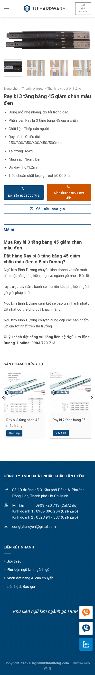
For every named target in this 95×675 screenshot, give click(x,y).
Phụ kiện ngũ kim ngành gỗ (28, 569)
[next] (83, 42)
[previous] (11, 42)
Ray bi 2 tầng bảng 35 (69, 420)
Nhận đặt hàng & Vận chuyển (30, 578)
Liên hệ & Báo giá (21, 586)
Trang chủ (11, 88)
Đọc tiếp (14, 433)
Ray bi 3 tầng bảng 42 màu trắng (22, 422)
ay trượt (11, 286)
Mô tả (9, 230)
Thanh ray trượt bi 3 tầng (64, 88)
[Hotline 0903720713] (86, 628)
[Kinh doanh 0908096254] (86, 613)
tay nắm (25, 286)
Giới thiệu (14, 561)
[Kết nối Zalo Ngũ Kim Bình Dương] (86, 644)
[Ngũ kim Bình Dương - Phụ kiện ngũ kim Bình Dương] (44, 8)
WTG (47, 668)
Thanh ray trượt (32, 88)
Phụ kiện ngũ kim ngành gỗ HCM (45, 611)
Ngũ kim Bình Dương (20, 270)
